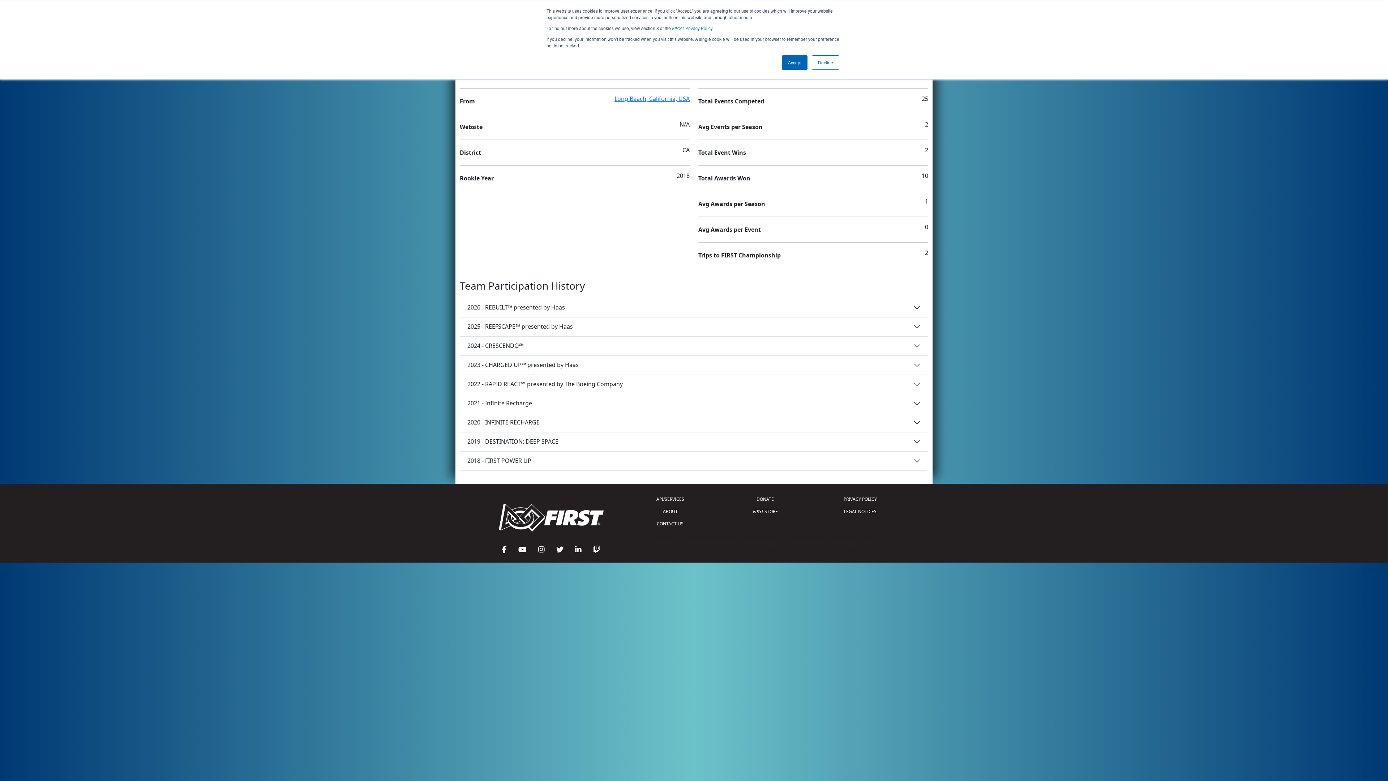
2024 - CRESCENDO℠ (495, 346)
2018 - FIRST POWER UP (499, 461)
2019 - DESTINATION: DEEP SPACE (512, 441)
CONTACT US (670, 524)
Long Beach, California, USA (652, 99)
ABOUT (670, 511)
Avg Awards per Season (731, 204)
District (470, 153)
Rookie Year (477, 178)
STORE (765, 511)
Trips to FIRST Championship (739, 255)
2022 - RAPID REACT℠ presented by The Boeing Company (545, 384)
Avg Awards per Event (729, 230)
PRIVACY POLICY (860, 499)
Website (471, 127)
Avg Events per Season (730, 127)
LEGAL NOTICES (860, 511)
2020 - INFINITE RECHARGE (503, 422)
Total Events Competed (731, 101)
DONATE (765, 499)
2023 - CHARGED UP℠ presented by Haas (523, 365)
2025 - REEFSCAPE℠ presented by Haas (520, 326)
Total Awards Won (724, 178)
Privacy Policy (692, 28)
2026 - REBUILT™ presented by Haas (516, 307)
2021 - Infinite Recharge (499, 403)
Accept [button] (794, 62)
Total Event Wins (722, 153)
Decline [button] (825, 62)
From (467, 101)
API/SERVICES (670, 499)
